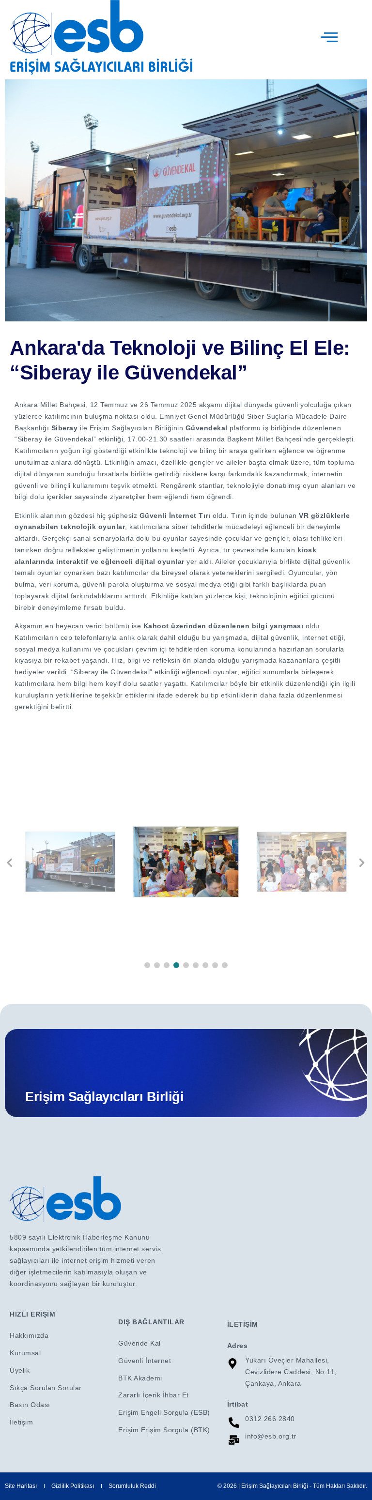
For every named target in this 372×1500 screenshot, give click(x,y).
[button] (147, 965)
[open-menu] (330, 37)
